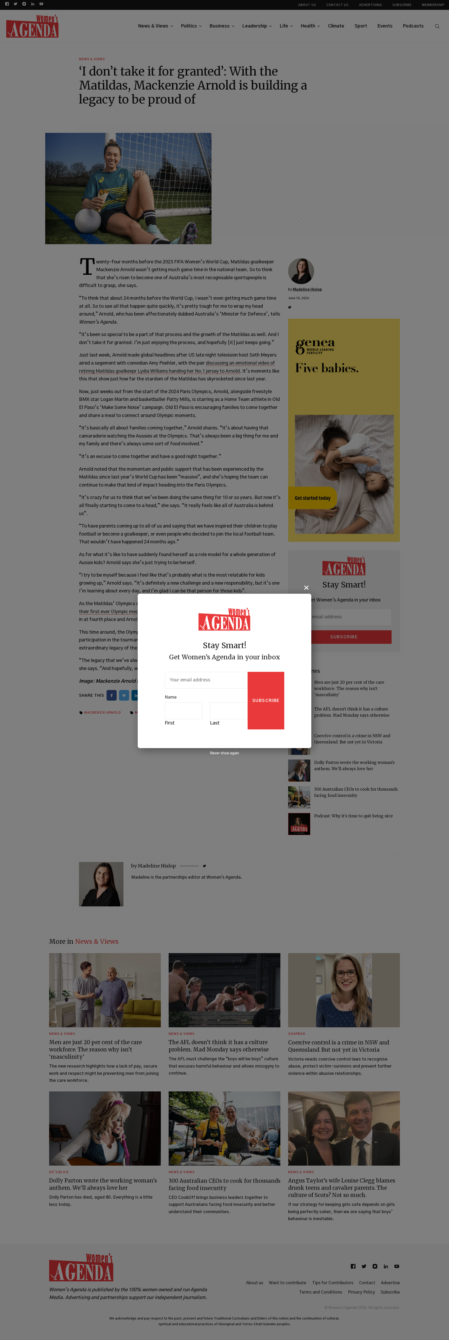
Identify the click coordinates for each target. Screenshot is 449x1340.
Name (171, 697)
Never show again (224, 753)
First (170, 723)
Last (215, 723)
